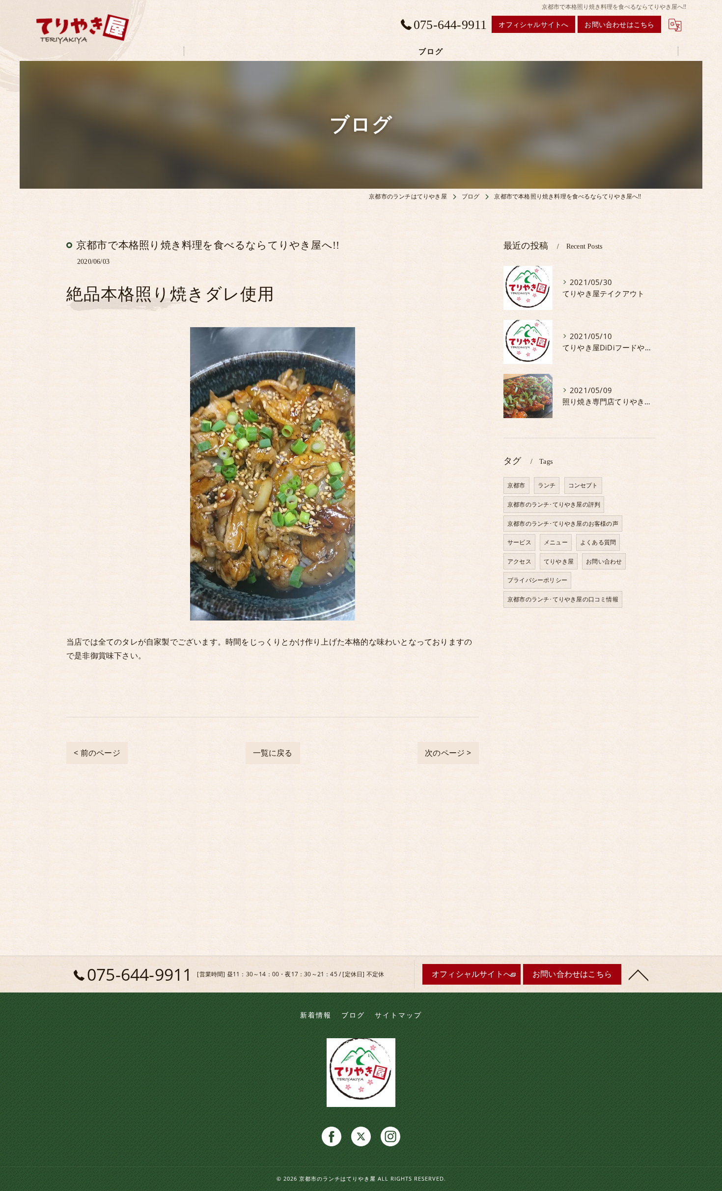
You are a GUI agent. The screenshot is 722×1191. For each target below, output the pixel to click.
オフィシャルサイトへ (533, 24)
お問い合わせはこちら (619, 24)
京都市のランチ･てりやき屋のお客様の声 (562, 523)
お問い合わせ (604, 561)
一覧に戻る (273, 752)
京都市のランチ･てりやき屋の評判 (553, 504)
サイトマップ (398, 1015)
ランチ (547, 485)
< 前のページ (97, 752)
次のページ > (448, 752)
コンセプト (583, 485)
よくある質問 (598, 542)
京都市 (516, 485)
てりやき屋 (559, 561)
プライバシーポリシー (537, 580)
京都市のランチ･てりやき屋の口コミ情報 (562, 599)
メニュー (556, 542)
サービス (519, 542)
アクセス (519, 561)
